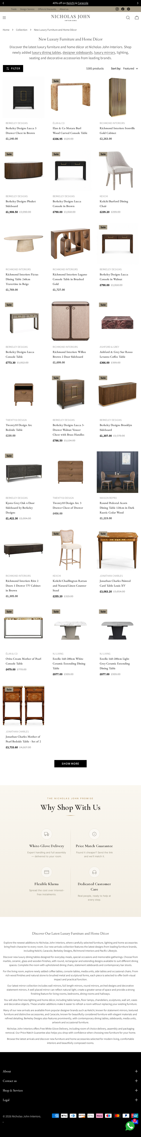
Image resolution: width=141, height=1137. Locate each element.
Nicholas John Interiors (26, 1116)
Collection (21, 29)
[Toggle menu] (4, 17)
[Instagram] (117, 9)
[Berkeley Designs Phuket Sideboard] (23, 170)
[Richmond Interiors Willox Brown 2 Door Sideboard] (70, 321)
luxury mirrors (104, 52)
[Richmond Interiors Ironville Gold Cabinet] (117, 97)
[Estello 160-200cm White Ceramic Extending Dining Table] (70, 628)
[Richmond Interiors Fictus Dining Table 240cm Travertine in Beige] (23, 243)
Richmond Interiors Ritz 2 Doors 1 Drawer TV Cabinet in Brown (23, 585)
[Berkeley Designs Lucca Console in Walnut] (117, 243)
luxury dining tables (46, 52)
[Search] (128, 17)
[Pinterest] (128, 9)
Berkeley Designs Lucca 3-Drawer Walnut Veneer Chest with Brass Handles (68, 430)
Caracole (83, 3)
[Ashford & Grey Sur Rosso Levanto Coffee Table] (117, 321)
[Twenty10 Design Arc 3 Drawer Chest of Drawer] (70, 472)
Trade (14, 9)
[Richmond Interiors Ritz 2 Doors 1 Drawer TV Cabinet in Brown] (23, 550)
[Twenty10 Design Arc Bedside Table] (23, 394)
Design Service (27, 9)
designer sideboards (78, 52)
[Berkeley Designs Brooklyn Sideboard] (117, 394)
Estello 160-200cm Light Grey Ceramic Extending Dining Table (115, 663)
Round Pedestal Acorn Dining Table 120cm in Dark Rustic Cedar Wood (117, 507)
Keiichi (70, 3)
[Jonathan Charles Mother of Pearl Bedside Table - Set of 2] (23, 706)
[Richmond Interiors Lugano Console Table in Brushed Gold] (70, 243)
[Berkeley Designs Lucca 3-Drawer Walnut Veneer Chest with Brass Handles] (70, 394)
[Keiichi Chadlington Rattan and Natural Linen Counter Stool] (70, 550)
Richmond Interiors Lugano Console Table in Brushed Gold (70, 279)
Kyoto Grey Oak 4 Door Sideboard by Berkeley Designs (20, 507)
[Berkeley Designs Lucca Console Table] (23, 321)
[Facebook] (122, 9)
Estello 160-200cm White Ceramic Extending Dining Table (69, 663)
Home (6, 29)
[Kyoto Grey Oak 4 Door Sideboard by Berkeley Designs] (23, 472)
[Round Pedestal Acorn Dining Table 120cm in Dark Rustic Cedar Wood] (117, 472)
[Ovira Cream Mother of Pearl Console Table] (23, 628)
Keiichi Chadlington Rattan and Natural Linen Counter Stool (70, 585)
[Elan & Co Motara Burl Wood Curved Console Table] (70, 97)
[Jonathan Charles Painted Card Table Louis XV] (117, 550)
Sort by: (116, 68)
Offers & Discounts (47, 9)
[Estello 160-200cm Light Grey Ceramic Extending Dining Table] (117, 628)
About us (64, 9)
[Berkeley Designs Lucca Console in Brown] (70, 170)
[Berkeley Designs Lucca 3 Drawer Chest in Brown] (23, 97)
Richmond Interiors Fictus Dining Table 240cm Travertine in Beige (22, 279)
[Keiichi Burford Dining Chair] (117, 170)
